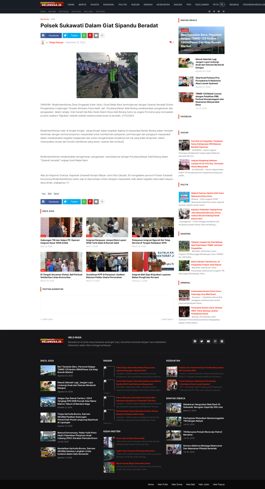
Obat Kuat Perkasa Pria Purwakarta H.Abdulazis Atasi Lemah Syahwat (208, 80)
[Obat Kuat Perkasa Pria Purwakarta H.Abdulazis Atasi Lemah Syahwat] (186, 81)
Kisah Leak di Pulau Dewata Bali (130, 438)
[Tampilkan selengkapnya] (102, 35)
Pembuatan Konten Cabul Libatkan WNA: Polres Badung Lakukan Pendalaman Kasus (206, 311)
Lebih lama (166, 319)
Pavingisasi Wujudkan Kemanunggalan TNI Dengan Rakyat (203, 419)
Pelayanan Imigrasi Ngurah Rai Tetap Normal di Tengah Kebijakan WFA (151, 241)
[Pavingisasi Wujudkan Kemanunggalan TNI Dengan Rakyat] (173, 422)
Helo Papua (64, 11)
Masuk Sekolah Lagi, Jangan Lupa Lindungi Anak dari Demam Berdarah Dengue (210, 63)
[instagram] (215, 341)
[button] (222, 4)
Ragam (178, 4)
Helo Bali (52, 11)
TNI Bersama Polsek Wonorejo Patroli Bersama (202, 433)
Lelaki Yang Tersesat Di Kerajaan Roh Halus (135, 451)
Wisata (94, 4)
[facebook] (209, 11)
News (56, 194)
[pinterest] (224, 11)
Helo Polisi (100, 11)
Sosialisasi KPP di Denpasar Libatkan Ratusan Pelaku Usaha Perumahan (105, 276)
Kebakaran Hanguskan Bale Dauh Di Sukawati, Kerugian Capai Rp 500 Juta (203, 405)
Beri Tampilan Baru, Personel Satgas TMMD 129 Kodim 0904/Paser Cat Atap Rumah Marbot (78, 369)
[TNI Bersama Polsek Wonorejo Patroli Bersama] (173, 435)
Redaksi (234, 4)
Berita (82, 4)
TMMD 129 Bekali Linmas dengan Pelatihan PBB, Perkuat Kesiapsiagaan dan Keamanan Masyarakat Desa (210, 99)
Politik (123, 4)
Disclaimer (202, 4)
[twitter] (214, 11)
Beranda (44, 19)
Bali (53, 19)
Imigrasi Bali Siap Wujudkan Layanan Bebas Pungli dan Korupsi (151, 276)
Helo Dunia (76, 11)
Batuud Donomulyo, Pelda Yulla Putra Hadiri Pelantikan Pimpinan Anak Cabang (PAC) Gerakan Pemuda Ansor (78, 435)
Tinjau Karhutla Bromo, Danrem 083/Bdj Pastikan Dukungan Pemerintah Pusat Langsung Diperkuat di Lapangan (78, 418)
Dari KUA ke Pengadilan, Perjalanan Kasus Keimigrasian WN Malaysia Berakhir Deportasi (207, 144)
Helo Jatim (88, 11)
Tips (188, 4)
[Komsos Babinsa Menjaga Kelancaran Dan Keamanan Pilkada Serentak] (173, 449)
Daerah (148, 4)
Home (71, 4)
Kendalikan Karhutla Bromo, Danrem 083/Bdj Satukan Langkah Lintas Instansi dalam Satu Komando (76, 451)
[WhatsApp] (84, 35)
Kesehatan (163, 4)
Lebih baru (47, 319)
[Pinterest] (90, 35)
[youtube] (219, 11)
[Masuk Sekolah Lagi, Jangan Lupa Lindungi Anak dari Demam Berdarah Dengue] (186, 63)
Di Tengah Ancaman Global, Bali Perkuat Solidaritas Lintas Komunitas (61, 276)
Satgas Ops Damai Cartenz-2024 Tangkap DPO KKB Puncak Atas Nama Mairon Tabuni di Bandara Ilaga (77, 401)
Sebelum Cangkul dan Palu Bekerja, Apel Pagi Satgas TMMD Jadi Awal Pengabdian (207, 245)
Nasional (108, 4)
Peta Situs (219, 4)
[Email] (96, 35)
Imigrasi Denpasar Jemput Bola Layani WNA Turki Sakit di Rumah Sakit (106, 241)
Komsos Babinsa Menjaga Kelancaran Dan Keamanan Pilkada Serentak (202, 447)
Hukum (135, 4)
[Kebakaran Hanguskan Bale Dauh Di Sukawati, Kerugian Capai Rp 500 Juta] (173, 408)
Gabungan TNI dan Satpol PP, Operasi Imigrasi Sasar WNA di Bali (60, 241)
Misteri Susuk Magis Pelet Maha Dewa (133, 463)
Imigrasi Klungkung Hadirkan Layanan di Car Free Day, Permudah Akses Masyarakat (207, 163)
